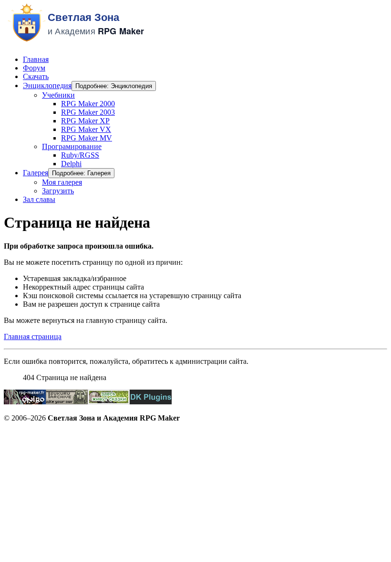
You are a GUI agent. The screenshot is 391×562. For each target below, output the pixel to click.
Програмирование (72, 146)
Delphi (71, 164)
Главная (36, 59)
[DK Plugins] (151, 402)
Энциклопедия (47, 85)
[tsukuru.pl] (67, 402)
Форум (34, 68)
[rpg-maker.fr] (25, 402)
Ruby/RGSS (80, 155)
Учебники (58, 95)
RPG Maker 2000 (88, 104)
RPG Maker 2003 (88, 112)
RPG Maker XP (85, 121)
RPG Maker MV (86, 138)
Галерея (35, 173)
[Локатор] (109, 402)
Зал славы (39, 199)
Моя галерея (62, 182)
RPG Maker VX (86, 129)
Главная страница (33, 336)
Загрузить (58, 191)
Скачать (36, 76)
